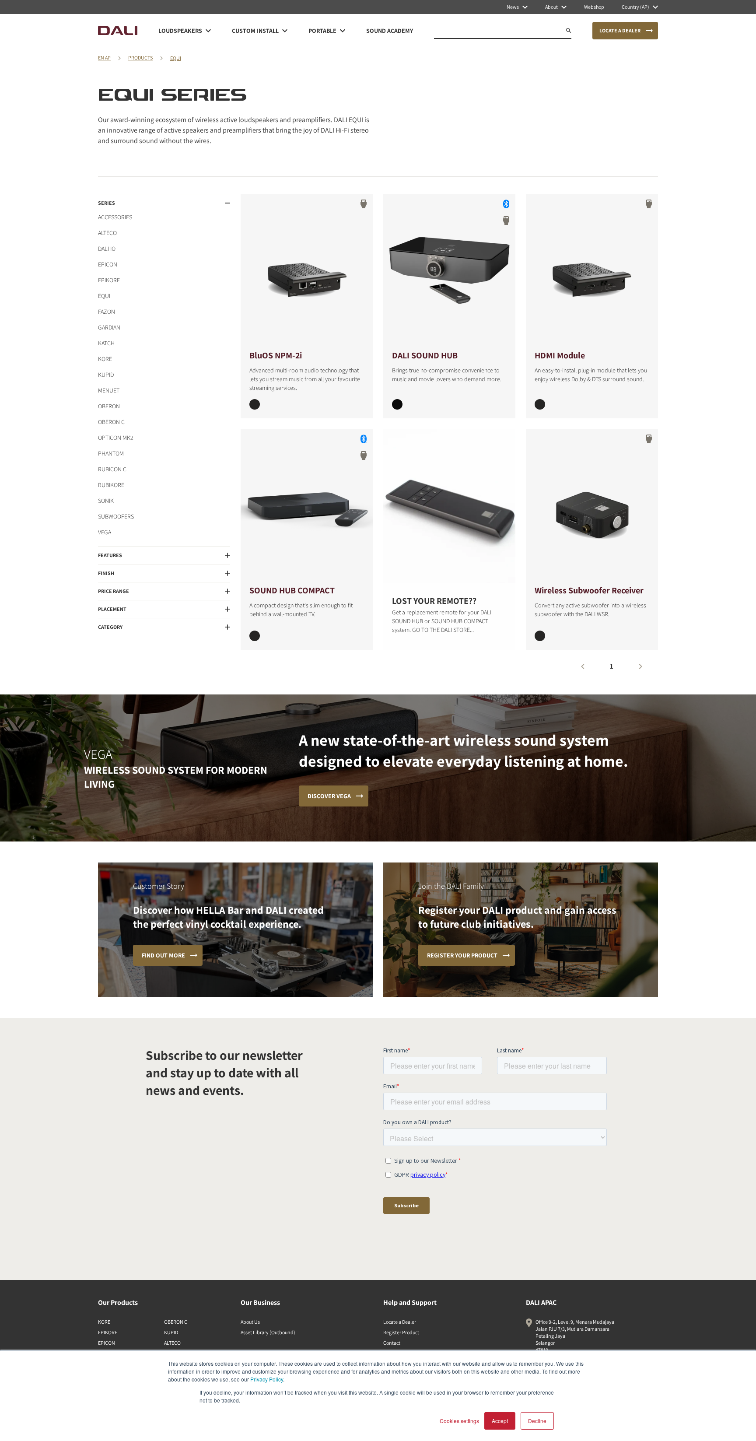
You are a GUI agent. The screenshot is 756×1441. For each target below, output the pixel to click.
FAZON (106, 312)
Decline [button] (537, 1420)
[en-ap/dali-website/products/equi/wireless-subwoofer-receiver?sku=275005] (540, 636)
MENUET (108, 390)
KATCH (106, 343)
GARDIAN (109, 327)
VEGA (104, 532)
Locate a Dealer (399, 1321)
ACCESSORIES (115, 217)
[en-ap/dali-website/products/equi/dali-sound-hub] (449, 271)
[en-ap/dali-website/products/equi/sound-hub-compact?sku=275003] (254, 636)
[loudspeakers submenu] (208, 30)
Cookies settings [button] (459, 1420)
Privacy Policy (266, 1379)
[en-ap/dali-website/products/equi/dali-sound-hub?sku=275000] (397, 404)
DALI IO (107, 248)
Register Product (401, 1332)
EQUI (175, 58)
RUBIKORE (111, 485)
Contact (391, 1342)
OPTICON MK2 (115, 438)
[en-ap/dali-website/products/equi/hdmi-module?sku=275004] (540, 404)
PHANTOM (111, 453)
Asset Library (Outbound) (268, 1332)
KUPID (106, 375)
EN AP (104, 57)
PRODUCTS (140, 57)
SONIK (106, 501)
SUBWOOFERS (116, 516)
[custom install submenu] (284, 30)
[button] (164, 203)
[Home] (117, 30)
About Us (250, 1321)
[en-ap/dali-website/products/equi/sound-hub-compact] (307, 506)
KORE (105, 359)
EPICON (107, 264)
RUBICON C (112, 469)
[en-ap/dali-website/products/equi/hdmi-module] (592, 271)
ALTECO (107, 233)
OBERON (109, 406)
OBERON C (111, 422)
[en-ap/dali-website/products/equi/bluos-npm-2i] (307, 271)
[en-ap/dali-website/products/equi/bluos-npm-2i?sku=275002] (254, 404)
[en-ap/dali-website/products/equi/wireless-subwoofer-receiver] (592, 506)
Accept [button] (500, 1420)
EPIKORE (109, 280)
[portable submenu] (342, 30)
